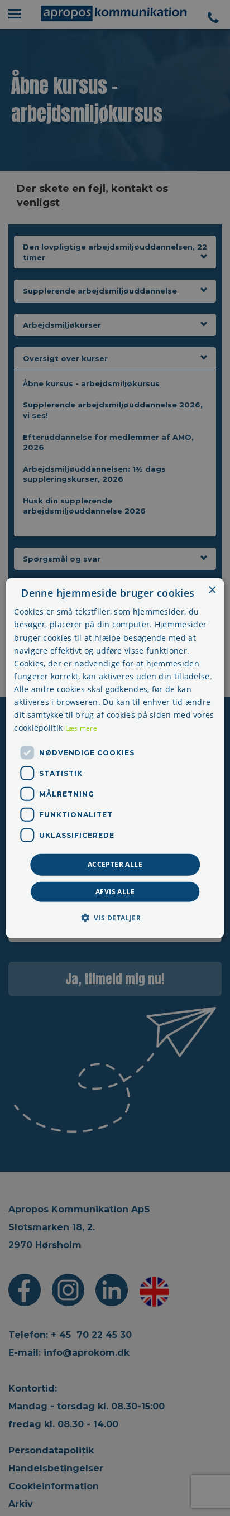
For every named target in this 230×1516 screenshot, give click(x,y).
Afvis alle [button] (115, 891)
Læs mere (81, 728)
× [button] (212, 590)
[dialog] (115, 758)
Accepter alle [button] (115, 864)
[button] (115, 917)
